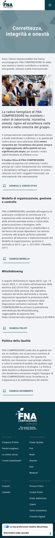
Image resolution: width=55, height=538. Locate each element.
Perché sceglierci (10, 448)
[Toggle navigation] (50, 5)
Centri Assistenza (38, 510)
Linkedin (6, 492)
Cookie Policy (36, 492)
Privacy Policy (37, 486)
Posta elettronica (38, 498)
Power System (36, 442)
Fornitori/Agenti (37, 516)
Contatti (6, 486)
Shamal (33, 460)
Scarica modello (19, 259)
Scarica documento (21, 391)
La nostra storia (10, 454)
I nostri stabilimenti (11, 460)
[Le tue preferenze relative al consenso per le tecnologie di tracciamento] (50, 533)
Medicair (33, 473)
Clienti (33, 504)
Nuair (32, 454)
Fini (31, 448)
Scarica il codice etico (23, 186)
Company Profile (10, 442)
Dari (31, 467)
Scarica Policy (18, 328)
